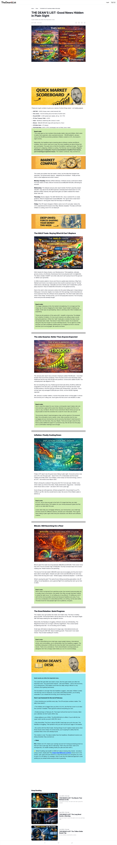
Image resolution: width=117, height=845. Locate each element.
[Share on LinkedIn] (85, 23)
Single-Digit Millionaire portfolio (61, 752)
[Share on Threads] (82, 23)
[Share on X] (79, 23)
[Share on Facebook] (76, 23)
